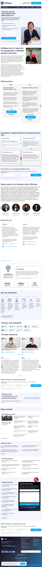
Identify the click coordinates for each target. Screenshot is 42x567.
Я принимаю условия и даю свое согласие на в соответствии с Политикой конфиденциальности (11, 41)
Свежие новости (24, 548)
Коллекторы (23, 539)
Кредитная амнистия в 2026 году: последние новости (33, 431)
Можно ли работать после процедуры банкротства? (9, 469)
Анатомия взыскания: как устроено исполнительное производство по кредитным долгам (9, 446)
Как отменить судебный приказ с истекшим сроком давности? (30, 473)
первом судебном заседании (29, 141)
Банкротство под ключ (25, 546)
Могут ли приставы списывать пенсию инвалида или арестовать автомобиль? (31, 461)
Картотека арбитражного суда (10, 246)
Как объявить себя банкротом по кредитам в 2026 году (20, 421)
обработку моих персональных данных (13, 41)
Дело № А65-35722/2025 (30, 241)
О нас (18, 7)
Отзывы (32, 7)
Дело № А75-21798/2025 (9, 243)
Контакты (38, 7)
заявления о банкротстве (7, 141)
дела (28, 7)
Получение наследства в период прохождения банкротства (9, 489)
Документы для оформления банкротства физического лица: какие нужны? (20, 426)
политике (14, 564)
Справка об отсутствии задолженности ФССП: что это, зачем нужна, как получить (30, 450)
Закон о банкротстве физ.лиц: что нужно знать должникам (20, 435)
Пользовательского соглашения (13, 40)
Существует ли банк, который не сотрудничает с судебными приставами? (20, 417)
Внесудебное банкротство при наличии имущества (9, 497)
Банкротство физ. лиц (25, 538)
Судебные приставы (25, 543)
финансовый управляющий (33, 142)
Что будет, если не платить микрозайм (33, 426)
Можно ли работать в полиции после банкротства (9, 473)
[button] (18, 354)
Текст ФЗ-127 (23, 545)
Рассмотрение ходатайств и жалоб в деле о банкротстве (9, 485)
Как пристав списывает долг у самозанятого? (30, 468)
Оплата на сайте (36, 543)
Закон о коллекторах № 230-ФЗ (20, 430)
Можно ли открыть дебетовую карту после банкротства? (10, 461)
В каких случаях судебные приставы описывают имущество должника (30, 446)
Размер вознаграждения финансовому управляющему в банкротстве (8, 505)
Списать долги (11, 111)
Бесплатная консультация (8, 38)
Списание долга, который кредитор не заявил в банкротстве (8, 501)
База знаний (5, 7)
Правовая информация (5, 543)
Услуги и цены (35, 539)
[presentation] (40, 105)
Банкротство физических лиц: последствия (33, 417)
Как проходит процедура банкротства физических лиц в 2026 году (6, 423)
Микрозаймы (23, 542)
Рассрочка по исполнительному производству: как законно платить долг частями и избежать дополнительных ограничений (10, 450)
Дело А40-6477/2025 (29, 352)
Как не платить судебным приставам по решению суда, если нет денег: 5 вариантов (33, 421)
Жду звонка (36, 175)
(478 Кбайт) (32, 398)
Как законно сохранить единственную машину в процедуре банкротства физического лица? (11, 465)
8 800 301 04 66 (27, 2)
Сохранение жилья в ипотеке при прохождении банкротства (9, 510)
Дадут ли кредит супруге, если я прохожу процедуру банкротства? (30, 465)
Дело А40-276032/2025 (9, 352)
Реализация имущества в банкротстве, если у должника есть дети (9, 493)
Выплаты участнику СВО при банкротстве (8, 514)
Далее (29, 504)
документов (9, 140)
